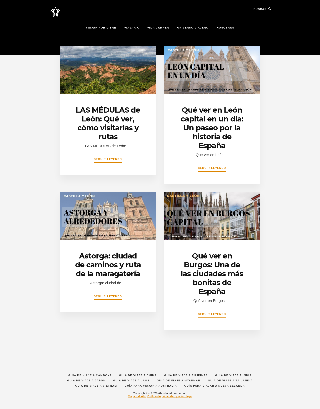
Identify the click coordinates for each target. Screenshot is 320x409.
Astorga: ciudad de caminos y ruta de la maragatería (108, 264)
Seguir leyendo (108, 160)
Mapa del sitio (137, 396)
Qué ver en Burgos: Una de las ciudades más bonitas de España (212, 273)
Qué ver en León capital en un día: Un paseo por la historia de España (212, 127)
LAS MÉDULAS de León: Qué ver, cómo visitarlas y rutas (108, 123)
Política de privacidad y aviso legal (169, 396)
